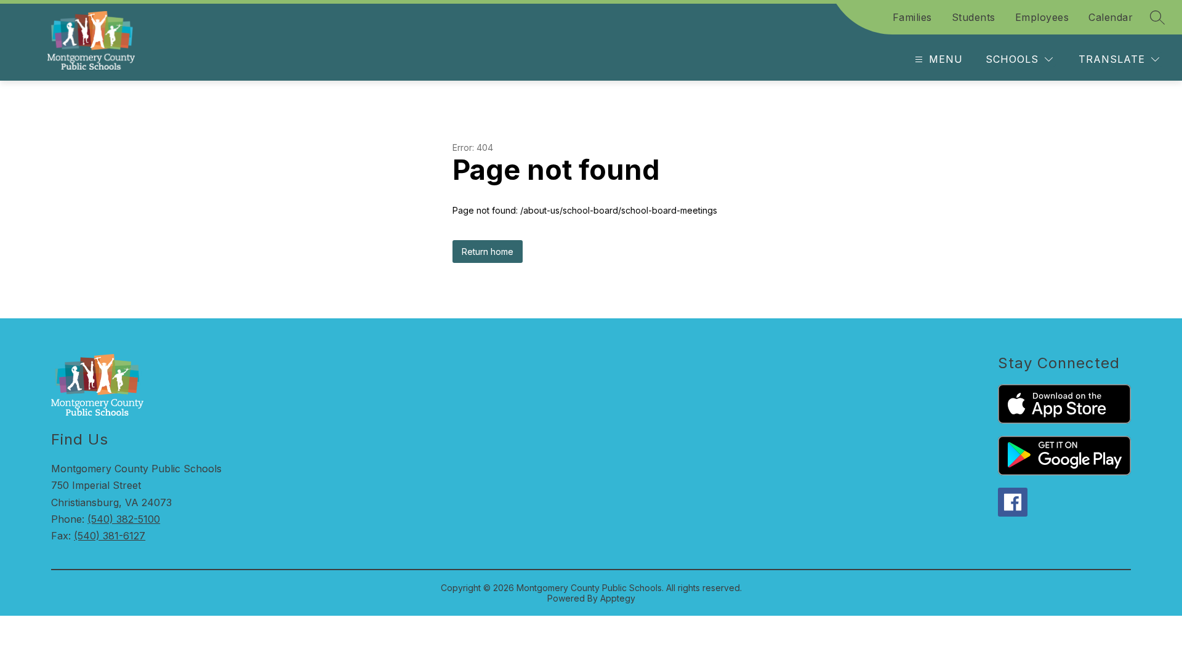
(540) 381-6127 (109, 536)
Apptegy (617, 598)
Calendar (1110, 17)
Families (912, 17)
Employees (1042, 17)
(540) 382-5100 (123, 519)
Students (973, 17)
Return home (487, 251)
